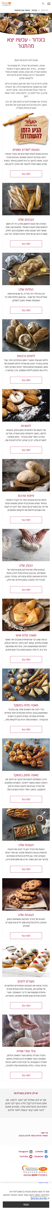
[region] (26, 1196)
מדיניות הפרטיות (38, 1198)
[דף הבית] (8, 3)
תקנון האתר (43, 1183)
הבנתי (26, 1204)
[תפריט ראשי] (48, 4)
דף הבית (44, 10)
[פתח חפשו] (43, 3)
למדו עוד (26, 174)
